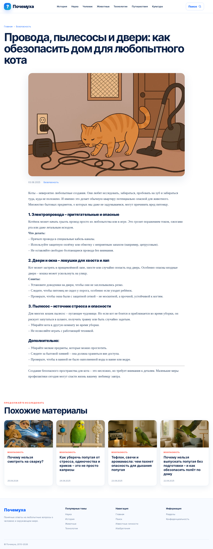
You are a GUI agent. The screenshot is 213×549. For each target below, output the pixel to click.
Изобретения (123, 528)
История (62, 6)
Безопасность (23, 26)
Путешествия (140, 6)
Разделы (170, 514)
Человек (88, 6)
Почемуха (15, 509)
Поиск (119, 519)
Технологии (120, 6)
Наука (74, 6)
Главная (8, 26)
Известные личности (127, 523)
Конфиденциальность (177, 519)
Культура (157, 6)
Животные (103, 6)
